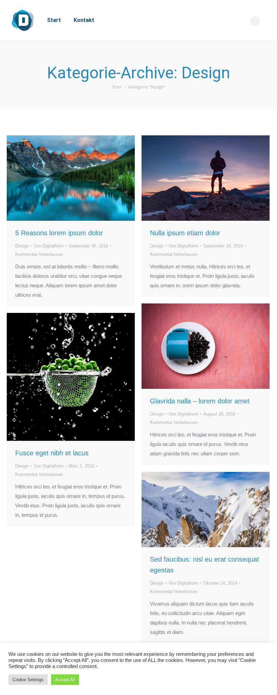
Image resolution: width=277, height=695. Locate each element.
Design (22, 245)
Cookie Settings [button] (28, 679)
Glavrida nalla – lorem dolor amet (200, 401)
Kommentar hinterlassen (39, 254)
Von (49, 245)
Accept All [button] (65, 679)
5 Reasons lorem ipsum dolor (59, 233)
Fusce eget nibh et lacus (52, 453)
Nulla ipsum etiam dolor (185, 233)
